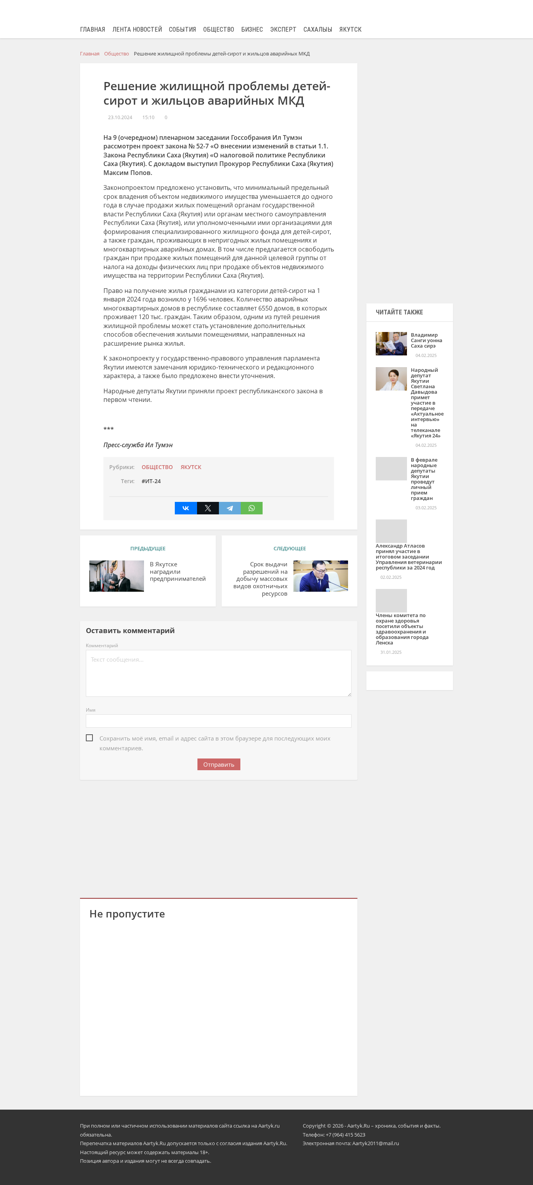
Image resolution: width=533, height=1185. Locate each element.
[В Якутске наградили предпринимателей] (116, 576)
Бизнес (252, 29)
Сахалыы (318, 29)
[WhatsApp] (252, 508)
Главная (92, 29)
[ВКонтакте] (186, 508)
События (182, 29)
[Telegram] (230, 508)
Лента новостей (137, 29)
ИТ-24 (153, 481)
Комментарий (102, 645)
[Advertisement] (219, 837)
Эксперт (283, 29)
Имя (91, 710)
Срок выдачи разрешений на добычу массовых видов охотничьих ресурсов (260, 578)
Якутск (350, 29)
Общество (218, 29)
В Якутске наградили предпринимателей (178, 571)
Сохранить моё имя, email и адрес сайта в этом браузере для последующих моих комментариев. (214, 738)
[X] (208, 508)
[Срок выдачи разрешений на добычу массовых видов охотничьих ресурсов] (320, 576)
